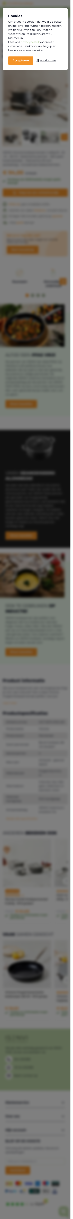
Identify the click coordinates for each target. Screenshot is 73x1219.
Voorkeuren (48, 60)
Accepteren (21, 60)
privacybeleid (30, 42)
